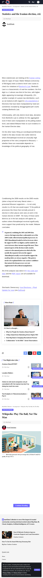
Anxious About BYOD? (9, 364)
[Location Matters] (36, 375)
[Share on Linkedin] (39, 353)
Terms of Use (17, 573)
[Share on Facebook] (26, 353)
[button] (37, 570)
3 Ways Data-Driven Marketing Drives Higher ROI (22, 335)
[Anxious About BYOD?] (36, 366)
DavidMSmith (10, 24)
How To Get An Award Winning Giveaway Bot (16, 541)
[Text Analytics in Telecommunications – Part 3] (36, 396)
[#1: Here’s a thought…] (21, 315)
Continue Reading (21, 505)
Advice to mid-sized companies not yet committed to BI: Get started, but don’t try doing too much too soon (15, 384)
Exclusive (21, 537)
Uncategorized (7, 9)
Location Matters (7, 373)
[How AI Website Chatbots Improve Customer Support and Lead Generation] (7, 535)
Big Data (4, 544)
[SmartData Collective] (7, 2)
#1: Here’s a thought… (11, 328)
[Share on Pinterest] (34, 353)
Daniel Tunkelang (11, 427)
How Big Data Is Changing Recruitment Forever (21, 338)
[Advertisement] (21, 52)
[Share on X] (30, 353)
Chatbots (16, 537)
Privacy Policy (7, 573)
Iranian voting (34, 78)
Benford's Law (24, 86)
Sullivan (21, 290)
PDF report (16, 274)
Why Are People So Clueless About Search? (20, 332)
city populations (31, 101)
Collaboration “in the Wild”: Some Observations (21, 340)
